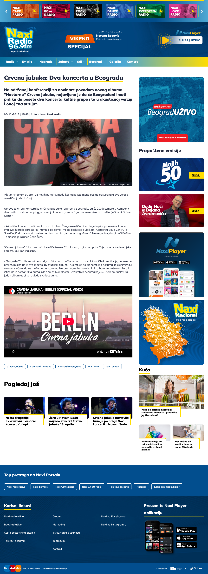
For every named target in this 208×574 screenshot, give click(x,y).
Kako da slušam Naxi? (167, 486)
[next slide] (202, 11)
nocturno (93, 366)
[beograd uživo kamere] (171, 110)
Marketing (59, 524)
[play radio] (180, 39)
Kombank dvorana (40, 366)
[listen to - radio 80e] (60, 11)
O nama (57, 516)
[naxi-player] (171, 265)
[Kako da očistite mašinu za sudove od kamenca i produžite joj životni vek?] (171, 392)
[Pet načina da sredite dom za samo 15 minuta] (188, 432)
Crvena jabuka (15, 366)
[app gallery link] (186, 545)
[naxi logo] (20, 39)
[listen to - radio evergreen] (155, 11)
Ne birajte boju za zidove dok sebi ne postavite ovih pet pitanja (152, 445)
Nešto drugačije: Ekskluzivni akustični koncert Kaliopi (21, 421)
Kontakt (57, 548)
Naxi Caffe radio (64, 486)
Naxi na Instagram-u (113, 524)
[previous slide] (6, 11)
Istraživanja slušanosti (66, 532)
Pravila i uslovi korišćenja (55, 569)
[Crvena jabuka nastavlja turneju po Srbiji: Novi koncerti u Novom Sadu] (111, 407)
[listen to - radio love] (187, 11)
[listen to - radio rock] (92, 11)
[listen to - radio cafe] (29, 11)
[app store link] (186, 538)
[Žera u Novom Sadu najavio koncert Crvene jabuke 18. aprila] (68, 407)
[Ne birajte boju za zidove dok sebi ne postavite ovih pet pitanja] (154, 432)
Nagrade (141, 486)
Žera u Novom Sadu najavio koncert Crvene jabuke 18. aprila (66, 421)
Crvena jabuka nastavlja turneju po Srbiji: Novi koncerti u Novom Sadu (111, 421)
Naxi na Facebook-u (113, 516)
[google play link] (186, 530)
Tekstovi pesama (119, 486)
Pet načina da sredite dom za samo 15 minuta (184, 444)
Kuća (144, 370)
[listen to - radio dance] (124, 11)
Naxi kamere (40, 486)
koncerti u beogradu (69, 366)
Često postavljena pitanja (19, 532)
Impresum (59, 540)
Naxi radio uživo (16, 486)
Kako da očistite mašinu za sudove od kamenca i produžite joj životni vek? (159, 412)
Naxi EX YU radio (92, 486)
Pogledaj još (21, 383)
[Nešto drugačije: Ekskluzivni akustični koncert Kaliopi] (24, 407)
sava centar (112, 366)
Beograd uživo (13, 524)
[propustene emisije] (171, 174)
